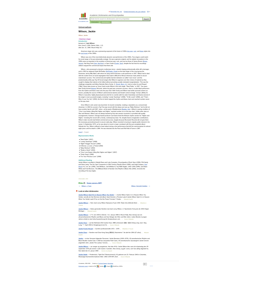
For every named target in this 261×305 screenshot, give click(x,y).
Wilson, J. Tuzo (86, 186)
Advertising (110, 263)
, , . (121, 84)
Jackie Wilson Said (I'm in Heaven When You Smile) (96, 195)
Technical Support (102, 263)
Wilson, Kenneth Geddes (139, 186)
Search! (146, 19)
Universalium (95, 22)
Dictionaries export (83, 266)
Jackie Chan (83, 223)
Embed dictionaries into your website (134, 11)
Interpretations (106, 22)
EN (148, 11)
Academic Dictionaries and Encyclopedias (107, 15)
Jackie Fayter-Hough (86, 229)
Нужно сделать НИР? (94, 183)
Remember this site (116, 11)
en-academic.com (83, 21)
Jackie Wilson (83, 203)
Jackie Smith (83, 254)
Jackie (81, 238)
